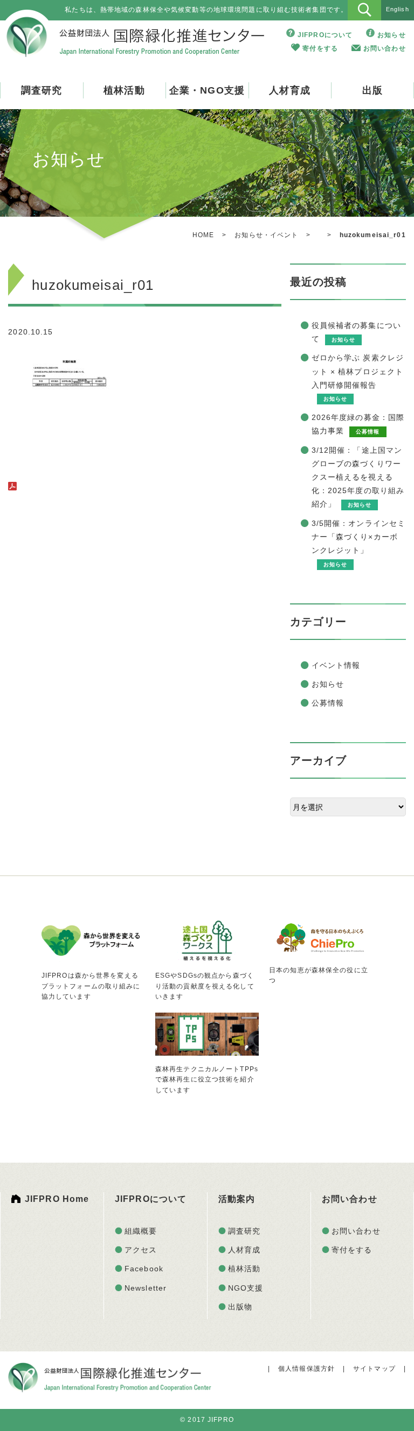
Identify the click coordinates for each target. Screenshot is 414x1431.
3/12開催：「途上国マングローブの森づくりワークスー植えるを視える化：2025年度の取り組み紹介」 (358, 477)
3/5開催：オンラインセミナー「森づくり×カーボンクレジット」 (359, 536)
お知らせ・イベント (266, 235)
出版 (372, 90)
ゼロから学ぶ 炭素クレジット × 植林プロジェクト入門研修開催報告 (358, 371)
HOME (203, 235)
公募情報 (328, 703)
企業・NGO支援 (207, 90)
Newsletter (146, 1288)
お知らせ (391, 35)
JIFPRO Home (57, 1199)
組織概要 (141, 1231)
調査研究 (41, 90)
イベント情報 (336, 665)
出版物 (240, 1306)
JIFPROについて (325, 35)
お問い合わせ (384, 48)
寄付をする (320, 48)
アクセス (141, 1249)
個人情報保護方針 (306, 1368)
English (397, 9)
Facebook (144, 1268)
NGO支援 (246, 1288)
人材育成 (289, 90)
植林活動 (124, 90)
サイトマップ (374, 1368)
